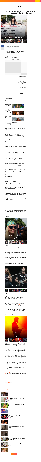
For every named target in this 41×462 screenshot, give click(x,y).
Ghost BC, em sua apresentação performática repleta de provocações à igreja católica (15, 359)
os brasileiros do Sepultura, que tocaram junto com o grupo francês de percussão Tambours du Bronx (15, 356)
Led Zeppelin (16, 367)
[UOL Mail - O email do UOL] (31, 0)
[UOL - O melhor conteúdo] (2, 0)
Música (20, 6)
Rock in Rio (23, 48)
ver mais (13, 454)
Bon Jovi (9, 48)
